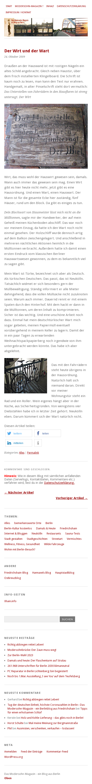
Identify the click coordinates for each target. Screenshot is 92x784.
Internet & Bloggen (15, 533)
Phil (9, 728)
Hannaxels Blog (41, 572)
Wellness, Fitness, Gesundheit (22, 544)
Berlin (49, 523)
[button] (18, 433)
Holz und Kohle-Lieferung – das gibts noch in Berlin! (52, 717)
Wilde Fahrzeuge (54, 544)
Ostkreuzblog (12, 578)
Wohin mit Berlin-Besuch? (19, 549)
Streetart (57, 538)
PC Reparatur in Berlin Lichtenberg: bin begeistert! (37, 671)
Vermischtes (74, 538)
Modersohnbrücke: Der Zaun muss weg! (31, 649)
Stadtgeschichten (37, 538)
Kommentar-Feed (57, 751)
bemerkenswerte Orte (27, 523)
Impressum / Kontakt (18, 12)
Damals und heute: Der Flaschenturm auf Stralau (36, 660)
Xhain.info (10, 601)
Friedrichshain (68, 528)
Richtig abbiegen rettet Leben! (25, 644)
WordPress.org (13, 756)
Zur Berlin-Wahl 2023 (20, 655)
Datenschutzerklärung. (59, 482)
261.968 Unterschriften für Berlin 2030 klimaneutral (38, 665)
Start (9, 6)
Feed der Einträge (31, 751)
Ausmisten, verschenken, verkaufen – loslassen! (45, 728)
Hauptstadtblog (64, 572)
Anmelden (10, 751)
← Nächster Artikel (19, 492)
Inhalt (50, 6)
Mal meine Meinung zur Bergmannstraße (53, 723)
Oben (8, 778)
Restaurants (54, 533)
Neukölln (37, 533)
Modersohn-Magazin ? (29, 6)
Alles (21, 452)
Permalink (33, 452)
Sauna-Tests (72, 533)
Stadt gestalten (13, 538)
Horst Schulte (15, 723)
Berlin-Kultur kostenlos (18, 528)
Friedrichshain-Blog (16, 572)
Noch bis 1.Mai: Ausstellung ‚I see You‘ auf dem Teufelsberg (43, 676)
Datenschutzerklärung (71, 6)
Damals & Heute (46, 528)
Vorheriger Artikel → (72, 498)
